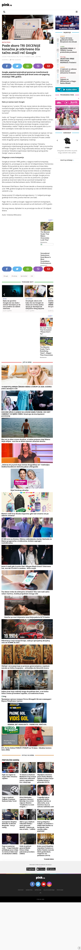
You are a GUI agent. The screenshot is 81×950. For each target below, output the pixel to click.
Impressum (38, 890)
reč (32, 276)
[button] (4, 294)
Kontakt (21, 890)
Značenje (14, 276)
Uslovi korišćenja (49, 890)
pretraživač (24, 276)
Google (6, 276)
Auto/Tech (6, 42)
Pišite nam (60, 890)
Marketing (29, 890)
